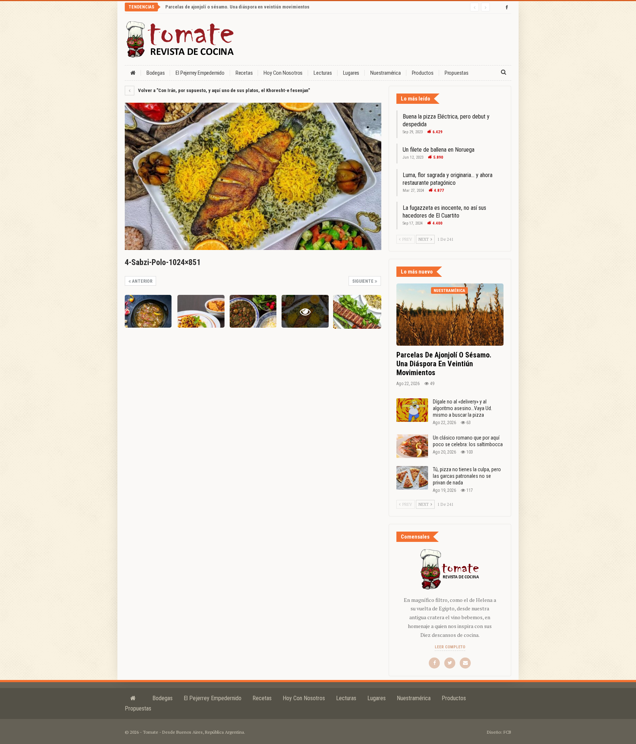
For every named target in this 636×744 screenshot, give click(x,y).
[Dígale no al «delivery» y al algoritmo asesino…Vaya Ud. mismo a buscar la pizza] (412, 410)
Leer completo (450, 647)
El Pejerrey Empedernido (200, 73)
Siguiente (363, 281)
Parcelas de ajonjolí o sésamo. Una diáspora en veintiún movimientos (237, 7)
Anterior (141, 281)
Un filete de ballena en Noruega (438, 149)
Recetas (244, 73)
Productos (423, 73)
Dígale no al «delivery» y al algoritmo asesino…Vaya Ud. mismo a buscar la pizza (462, 408)
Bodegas (155, 73)
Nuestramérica (385, 73)
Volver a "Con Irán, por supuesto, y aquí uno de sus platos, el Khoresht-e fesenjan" (223, 90)
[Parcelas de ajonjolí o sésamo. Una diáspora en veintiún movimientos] (450, 314)
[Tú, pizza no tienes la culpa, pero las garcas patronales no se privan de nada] (412, 478)
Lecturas (323, 73)
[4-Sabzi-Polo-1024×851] (148, 311)
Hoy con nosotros (283, 73)
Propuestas (457, 73)
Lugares (351, 73)
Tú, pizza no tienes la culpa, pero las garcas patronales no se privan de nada (467, 476)
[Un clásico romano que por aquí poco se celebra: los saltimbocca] (412, 446)
